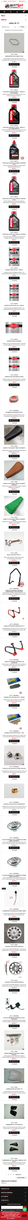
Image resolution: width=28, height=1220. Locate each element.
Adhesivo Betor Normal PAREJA (14, 376)
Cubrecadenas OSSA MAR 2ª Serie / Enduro (14, 1054)
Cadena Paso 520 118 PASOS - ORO (14, 733)
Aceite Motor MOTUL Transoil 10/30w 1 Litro (14, 199)
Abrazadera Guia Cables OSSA (14, 56)
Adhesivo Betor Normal (14, 341)
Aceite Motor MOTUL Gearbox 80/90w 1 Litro (14, 163)
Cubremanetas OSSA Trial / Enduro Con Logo (14, 1160)
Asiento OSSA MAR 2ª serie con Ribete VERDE (14, 519)
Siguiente (18, 1174)
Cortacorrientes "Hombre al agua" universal (14, 1018)
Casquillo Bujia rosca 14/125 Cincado (14, 768)
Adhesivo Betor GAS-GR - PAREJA (14, 305)
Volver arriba (21, 1177)
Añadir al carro (14, 64)
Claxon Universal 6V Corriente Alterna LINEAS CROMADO (14, 876)
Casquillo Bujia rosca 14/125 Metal (14, 804)
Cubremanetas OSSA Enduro (14, 1124)
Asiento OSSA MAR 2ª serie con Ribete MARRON (14, 484)
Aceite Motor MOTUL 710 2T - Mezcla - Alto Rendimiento (14, 128)
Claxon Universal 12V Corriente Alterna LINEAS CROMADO (14, 840)
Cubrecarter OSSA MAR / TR (14, 1089)
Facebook (3, 1183)
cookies (16, 1212)
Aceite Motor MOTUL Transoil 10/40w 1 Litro (14, 234)
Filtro (22, 27)
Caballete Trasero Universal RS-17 (14, 626)
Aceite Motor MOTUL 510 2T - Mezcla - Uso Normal (14, 92)
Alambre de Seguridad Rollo (14, 412)
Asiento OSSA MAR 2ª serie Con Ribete (14, 448)
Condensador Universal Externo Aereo (14, 911)
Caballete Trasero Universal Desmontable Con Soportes (14, 591)
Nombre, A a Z (9, 27)
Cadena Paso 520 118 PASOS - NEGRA (14, 697)
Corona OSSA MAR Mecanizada (14, 982)
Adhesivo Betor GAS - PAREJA (14, 270)
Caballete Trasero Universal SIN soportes (14, 662)
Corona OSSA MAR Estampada (14, 946)
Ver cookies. (11, 1218)
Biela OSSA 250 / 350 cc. (14, 555)
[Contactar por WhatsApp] (25, 1209)
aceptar (24, 1215)
